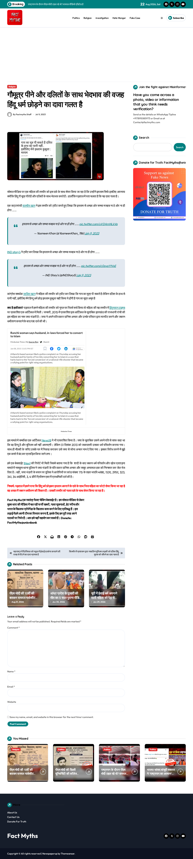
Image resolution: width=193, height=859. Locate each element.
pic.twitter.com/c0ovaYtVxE (98, 266)
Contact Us (13, 817)
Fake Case (135, 17)
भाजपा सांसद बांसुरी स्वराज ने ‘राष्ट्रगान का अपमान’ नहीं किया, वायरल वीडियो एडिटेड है (161, 775)
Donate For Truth (16, 821)
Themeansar (67, 853)
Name (11, 671)
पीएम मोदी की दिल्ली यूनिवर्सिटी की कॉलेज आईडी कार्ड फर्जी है (66, 773)
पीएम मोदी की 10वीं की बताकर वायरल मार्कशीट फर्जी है (22, 597)
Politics (76, 17)
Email (11, 686)
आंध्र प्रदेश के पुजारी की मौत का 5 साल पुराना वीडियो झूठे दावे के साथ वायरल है (66, 597)
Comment (13, 627)
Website (11, 701)
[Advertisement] (96, 50)
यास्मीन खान (28, 205)
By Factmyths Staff (22, 114)
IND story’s (14, 252)
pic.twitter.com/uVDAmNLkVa (98, 224)
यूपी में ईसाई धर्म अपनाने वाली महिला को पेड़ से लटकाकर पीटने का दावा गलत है (104, 599)
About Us (12, 812)
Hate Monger (119, 17)
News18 (46, 440)
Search (144, 137)
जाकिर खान (29, 294)
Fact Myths (22, 835)
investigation (102, 17)
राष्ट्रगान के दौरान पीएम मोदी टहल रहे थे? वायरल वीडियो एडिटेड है (113, 773)
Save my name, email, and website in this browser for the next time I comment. (52, 717)
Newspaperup (49, 853)
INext (27, 463)
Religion (88, 17)
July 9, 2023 (92, 233)
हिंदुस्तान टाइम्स (117, 308)
